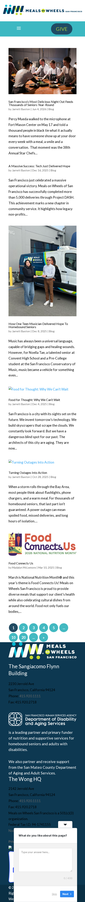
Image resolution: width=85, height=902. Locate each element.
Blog (51, 109)
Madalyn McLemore (24, 567)
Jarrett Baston (21, 109)
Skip (54, 893)
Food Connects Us (20, 563)
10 (13, 637)
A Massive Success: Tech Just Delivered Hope (39, 166)
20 (24, 637)
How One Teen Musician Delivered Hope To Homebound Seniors (38, 325)
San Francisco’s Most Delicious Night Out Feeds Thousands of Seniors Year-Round (40, 103)
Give (61, 29)
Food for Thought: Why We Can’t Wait (34, 400)
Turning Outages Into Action (27, 472)
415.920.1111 (30, 696)
